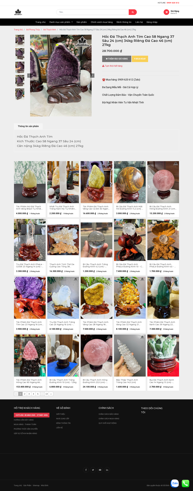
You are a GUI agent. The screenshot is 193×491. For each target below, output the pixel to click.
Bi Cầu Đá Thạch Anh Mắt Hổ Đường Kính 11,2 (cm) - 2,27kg (129, 207)
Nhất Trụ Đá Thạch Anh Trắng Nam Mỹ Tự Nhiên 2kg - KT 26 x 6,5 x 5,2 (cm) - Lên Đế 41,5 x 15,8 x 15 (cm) (62, 207)
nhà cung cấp (62, 419)
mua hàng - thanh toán (25, 424)
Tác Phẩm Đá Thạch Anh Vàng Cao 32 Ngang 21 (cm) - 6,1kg (129, 323)
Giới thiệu (60, 414)
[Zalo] (174, 483)
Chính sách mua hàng (109, 419)
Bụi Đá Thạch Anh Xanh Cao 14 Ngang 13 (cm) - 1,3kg (161, 381)
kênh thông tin (63, 423)
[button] (29, 75)
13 (46, 394)
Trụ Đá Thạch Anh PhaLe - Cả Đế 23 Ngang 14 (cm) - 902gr (30, 265)
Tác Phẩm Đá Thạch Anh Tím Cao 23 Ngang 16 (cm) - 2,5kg (29, 323)
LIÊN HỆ (59, 428)
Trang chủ (18, 29)
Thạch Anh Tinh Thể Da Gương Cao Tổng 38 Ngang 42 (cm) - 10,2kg (61, 265)
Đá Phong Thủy (33, 29)
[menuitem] (40, 22)
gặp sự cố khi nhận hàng (25, 433)
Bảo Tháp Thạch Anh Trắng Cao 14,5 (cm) (127, 381)
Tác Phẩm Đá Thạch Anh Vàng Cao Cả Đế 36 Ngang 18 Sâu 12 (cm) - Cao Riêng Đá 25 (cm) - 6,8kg (96, 207)
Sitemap (36, 485)
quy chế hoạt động (108, 423)
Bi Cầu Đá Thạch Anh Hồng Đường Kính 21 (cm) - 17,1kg (162, 207)
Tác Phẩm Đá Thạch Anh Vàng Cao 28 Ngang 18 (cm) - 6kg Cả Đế (95, 323)
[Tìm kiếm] (133, 12)
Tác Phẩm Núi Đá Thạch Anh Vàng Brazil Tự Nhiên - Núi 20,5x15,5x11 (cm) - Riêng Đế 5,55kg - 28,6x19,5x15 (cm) (29, 207)
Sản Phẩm (27, 485)
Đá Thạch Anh (49, 29)
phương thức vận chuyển (26, 429)
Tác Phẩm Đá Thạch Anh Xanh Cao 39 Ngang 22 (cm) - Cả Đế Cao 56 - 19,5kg (162, 323)
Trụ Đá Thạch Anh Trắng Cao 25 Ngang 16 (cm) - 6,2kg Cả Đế (62, 323)
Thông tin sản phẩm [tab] (28, 126)
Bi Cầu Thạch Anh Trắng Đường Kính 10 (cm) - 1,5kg (62, 381)
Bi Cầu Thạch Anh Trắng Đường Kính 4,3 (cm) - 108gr (95, 265)
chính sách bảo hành (109, 414)
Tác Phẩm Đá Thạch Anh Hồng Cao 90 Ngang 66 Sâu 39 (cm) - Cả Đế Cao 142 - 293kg (29, 381)
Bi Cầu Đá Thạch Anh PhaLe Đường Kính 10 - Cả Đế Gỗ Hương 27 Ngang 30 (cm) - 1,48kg (129, 265)
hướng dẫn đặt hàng (24, 420)
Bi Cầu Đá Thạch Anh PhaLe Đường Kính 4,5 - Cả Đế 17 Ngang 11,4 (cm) (163, 265)
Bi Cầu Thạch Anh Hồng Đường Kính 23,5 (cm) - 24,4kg (95, 381)
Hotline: (168, 3)
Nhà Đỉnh (45, 485)
